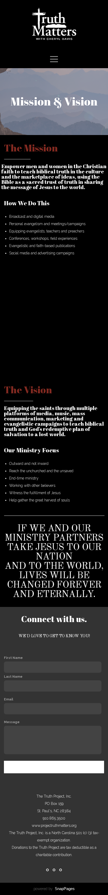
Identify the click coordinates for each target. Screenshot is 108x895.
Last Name (13, 676)
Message (12, 722)
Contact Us (54, 767)
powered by (54, 889)
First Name (13, 658)
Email (8, 699)
